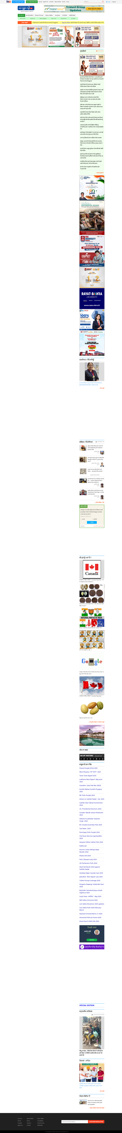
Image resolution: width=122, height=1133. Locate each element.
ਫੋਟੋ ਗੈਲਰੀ (64, 15)
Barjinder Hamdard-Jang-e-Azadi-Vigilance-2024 (91, 891)
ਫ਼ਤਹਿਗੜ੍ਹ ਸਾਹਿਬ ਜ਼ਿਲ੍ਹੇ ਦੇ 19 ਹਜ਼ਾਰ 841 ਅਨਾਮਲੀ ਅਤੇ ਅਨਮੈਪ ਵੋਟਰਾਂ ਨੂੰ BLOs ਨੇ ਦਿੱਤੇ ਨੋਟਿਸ (91, 133)
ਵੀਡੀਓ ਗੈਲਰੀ (72, 15)
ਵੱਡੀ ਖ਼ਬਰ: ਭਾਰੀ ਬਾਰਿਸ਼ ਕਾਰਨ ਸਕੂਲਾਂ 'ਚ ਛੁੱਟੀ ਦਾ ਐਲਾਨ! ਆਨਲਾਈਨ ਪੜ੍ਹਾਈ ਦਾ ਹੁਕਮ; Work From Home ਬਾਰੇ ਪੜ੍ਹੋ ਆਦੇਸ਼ (91, 106)
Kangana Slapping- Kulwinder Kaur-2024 (91, 885)
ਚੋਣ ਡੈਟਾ (63, 1)
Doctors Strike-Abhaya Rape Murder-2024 (89, 851)
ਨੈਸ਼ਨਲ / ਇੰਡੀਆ (49, 15)
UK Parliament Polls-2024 (88, 863)
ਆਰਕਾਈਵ (51, 1)
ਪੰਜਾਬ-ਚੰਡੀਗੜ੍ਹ (40, 1120)
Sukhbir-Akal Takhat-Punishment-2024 (91, 804)
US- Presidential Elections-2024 (90, 809)
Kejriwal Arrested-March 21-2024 (90, 914)
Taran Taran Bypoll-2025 (87, 776)
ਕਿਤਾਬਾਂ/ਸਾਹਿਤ (63, 18)
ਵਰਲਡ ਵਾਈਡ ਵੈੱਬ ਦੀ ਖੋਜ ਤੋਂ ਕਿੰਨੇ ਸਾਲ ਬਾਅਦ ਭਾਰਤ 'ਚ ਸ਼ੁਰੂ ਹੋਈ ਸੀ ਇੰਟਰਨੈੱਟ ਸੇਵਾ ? (91, 673)
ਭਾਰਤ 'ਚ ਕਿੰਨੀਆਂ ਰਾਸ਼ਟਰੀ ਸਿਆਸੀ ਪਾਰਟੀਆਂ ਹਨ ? (90, 628)
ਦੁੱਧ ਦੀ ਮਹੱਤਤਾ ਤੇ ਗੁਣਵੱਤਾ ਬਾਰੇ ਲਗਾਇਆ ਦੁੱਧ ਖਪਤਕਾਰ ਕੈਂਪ (90, 167)
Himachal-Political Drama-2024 (90, 917)
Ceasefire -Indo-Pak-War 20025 (90, 785)
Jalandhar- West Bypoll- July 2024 (90, 877)
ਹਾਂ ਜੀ (83, 519)
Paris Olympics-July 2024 (88, 859)
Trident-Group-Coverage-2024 (89, 880)
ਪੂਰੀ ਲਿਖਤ (92, 940)
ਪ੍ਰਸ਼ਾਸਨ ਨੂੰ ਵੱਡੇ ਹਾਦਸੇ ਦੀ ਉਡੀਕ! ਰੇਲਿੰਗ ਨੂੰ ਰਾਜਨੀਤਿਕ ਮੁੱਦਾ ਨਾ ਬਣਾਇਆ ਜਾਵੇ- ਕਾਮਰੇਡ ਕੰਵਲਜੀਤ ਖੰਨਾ (91, 127)
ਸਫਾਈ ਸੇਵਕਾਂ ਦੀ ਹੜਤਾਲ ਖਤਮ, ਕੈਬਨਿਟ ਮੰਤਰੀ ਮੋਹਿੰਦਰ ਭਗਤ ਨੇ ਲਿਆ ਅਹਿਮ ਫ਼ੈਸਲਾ (59, 22)
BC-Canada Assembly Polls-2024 (90, 825)
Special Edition (86, 1005)
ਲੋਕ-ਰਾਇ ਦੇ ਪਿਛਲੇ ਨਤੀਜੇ (98, 526)
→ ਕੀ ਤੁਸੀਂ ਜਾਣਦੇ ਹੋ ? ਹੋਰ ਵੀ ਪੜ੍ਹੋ (96, 722)
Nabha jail (83, 846)
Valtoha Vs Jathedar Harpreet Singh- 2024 (89, 820)
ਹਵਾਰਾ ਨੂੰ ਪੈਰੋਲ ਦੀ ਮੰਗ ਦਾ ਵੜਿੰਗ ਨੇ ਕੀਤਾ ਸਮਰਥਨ (91, 137)
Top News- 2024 (85, 828)
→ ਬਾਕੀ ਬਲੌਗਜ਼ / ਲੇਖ (99, 502)
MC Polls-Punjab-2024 (87, 795)
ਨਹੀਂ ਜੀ (95, 519)
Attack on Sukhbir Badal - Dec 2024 (91, 799)
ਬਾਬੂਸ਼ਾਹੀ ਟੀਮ (45, 1)
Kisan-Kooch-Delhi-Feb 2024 (89, 921)
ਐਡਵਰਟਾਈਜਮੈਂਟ (58, 1)
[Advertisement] (91, 415)
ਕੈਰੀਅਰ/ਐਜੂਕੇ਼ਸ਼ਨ (43, 18)
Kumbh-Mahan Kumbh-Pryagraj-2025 (90, 790)
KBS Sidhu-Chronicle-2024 (88, 900)
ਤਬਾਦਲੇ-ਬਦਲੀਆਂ (29, 15)
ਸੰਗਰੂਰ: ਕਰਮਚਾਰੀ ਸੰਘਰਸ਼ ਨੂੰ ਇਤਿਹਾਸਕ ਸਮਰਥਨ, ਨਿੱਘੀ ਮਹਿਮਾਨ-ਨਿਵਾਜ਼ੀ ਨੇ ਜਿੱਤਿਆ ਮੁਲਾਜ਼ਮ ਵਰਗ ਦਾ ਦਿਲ (91, 143)
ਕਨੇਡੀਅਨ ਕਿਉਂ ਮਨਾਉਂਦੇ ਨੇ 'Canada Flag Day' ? (90, 696)
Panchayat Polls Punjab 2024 (89, 832)
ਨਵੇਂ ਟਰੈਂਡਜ (73, 18)
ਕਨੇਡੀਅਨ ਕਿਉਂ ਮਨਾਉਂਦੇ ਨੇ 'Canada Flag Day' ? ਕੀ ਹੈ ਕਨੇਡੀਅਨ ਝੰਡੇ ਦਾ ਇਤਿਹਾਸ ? (91, 581)
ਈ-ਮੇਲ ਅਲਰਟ (22, 18)
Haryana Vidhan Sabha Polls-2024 (91, 842)
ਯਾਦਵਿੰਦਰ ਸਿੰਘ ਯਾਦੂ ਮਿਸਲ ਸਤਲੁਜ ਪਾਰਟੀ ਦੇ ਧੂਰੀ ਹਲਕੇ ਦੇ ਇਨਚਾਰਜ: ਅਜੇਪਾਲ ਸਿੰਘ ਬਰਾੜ (91, 162)
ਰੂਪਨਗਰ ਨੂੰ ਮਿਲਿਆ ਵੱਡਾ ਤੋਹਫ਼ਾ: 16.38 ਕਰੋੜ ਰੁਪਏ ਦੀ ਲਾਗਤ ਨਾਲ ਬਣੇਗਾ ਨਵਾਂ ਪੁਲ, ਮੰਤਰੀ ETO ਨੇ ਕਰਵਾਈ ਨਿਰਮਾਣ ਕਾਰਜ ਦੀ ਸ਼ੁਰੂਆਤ (91, 79)
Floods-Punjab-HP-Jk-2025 (88, 768)
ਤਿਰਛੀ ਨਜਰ (32, 18)
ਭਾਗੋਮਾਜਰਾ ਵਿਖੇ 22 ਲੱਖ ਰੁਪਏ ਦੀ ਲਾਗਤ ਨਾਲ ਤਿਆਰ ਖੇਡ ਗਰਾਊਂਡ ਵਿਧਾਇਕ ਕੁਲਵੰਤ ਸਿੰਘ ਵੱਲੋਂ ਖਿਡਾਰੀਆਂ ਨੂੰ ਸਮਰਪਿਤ (91, 119)
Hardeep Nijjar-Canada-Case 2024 (91, 873)
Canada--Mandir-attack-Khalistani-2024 (91, 814)
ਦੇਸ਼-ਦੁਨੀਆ (57, 15)
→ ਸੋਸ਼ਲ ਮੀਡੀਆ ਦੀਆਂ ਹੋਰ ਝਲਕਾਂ (96, 1108)
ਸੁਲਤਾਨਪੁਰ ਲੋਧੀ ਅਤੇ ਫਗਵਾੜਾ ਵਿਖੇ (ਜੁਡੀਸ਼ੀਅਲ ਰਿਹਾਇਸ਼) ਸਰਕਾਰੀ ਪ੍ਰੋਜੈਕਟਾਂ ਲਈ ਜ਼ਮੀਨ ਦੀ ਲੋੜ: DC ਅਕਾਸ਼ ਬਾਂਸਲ (91, 156)
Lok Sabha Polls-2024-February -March (90, 909)
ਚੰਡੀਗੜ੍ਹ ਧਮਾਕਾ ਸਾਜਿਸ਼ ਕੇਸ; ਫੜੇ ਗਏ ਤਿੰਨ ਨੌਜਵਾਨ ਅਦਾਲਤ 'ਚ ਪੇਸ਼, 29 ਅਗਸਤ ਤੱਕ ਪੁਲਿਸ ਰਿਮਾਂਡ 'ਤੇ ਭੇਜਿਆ (90, 99)
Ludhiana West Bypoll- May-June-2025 (91, 780)
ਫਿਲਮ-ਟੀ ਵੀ (53, 18)
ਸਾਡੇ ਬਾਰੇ (40, 1)
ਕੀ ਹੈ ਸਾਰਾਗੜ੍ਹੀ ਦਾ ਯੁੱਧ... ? (85, 650)
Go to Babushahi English (18, 1)
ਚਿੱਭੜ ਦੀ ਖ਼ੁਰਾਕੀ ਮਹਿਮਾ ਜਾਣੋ (85, 718)
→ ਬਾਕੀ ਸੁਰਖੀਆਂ (99, 173)
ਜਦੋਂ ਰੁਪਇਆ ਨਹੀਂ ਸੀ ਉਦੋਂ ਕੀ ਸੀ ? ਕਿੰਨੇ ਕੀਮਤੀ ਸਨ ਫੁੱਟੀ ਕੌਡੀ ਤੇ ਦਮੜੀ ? (91, 605)
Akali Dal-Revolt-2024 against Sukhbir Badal (89, 868)
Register (114, 1)
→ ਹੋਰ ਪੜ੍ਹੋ (101, 388)
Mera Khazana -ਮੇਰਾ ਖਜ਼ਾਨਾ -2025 (90, 772)
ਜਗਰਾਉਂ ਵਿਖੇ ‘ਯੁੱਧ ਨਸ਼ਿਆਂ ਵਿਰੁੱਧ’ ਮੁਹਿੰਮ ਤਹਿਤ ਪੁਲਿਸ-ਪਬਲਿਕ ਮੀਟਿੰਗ (90, 113)
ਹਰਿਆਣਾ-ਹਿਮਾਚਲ (39, 15)
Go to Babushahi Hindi (32, 1)
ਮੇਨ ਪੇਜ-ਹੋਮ (21, 15)
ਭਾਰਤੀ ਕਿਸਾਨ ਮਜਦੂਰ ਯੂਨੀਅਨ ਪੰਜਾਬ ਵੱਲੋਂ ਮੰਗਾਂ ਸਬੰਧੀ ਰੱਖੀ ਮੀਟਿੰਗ (91, 149)
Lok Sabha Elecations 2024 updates (91, 904)
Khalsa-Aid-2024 (85, 856)
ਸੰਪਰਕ (67, 1)
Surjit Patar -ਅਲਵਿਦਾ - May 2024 (90, 896)
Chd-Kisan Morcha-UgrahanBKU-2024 (90, 837)
